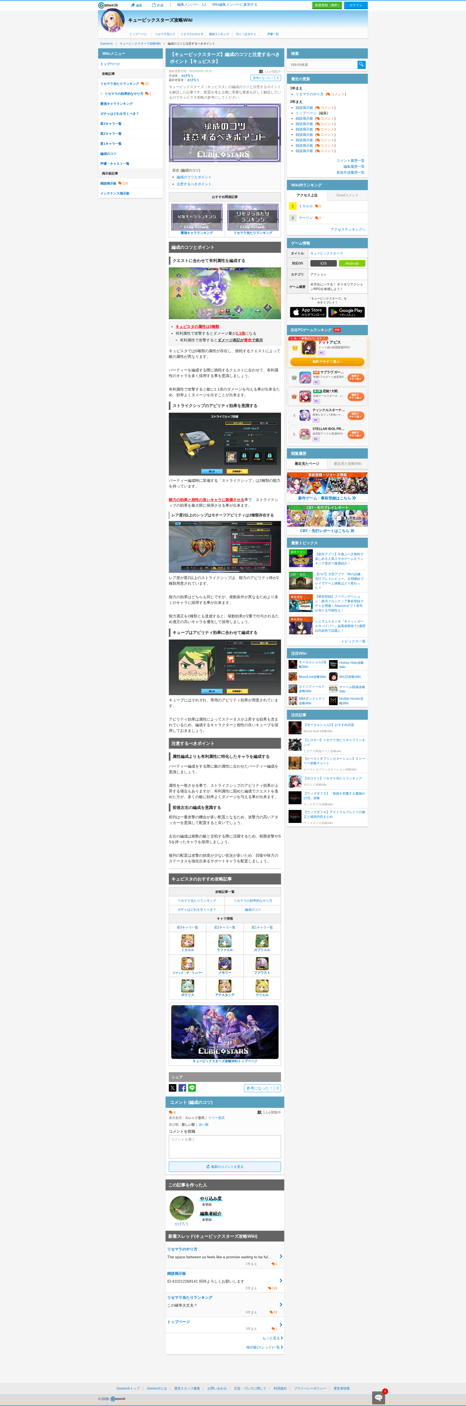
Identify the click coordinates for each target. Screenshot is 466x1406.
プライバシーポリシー (310, 1388)
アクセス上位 (307, 195)
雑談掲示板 (108, 183)
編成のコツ (253, 909)
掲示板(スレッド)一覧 (263, 1347)
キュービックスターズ (326, 253)
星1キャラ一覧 (262, 927)
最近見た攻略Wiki (348, 464)
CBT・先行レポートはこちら (325, 531)
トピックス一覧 (353, 641)
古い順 (203, 1124)
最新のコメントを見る (227, 1167)
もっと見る (271, 1338)
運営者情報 (342, 1388)
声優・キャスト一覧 (114, 164)
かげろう (187, 75)
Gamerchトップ (128, 1388)
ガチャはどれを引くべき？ (196, 909)
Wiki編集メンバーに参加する (235, 4)
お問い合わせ (217, 1388)
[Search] (362, 65)
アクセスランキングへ (348, 229)
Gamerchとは (157, 1388)
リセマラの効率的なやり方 (253, 901)
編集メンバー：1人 (192, 4)
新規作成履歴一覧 (351, 172)
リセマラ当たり (165, 34)
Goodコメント (348, 195)
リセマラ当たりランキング (196, 901)
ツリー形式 (216, 1118)
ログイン (356, 5)
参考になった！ (266, 77)
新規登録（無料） (328, 5)
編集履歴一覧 (354, 166)
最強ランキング (219, 34)
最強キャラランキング (116, 104)
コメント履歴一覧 (351, 161)
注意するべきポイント (194, 184)
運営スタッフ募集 (187, 1388)
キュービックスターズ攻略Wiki (160, 20)
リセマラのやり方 (191, 34)
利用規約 (280, 1388)
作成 (160, 5)
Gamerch (108, 5)
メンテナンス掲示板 (114, 193)
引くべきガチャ (246, 34)
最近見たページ (307, 464)
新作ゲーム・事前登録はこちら (324, 498)
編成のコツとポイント (194, 177)
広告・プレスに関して (250, 1388)
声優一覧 (273, 34)
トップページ (138, 34)
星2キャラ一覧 (224, 927)
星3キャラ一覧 (187, 927)
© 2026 (104, 1399)
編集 (139, 5)
